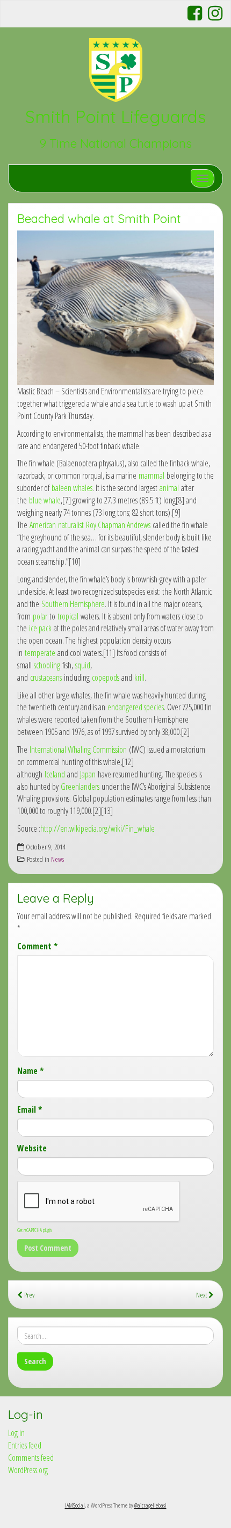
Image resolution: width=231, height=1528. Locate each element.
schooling (47, 665)
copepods (105, 677)
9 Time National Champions (115, 143)
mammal (151, 475)
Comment (37, 946)
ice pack (40, 628)
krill (139, 677)
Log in (16, 1433)
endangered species (135, 707)
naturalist (71, 525)
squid (82, 665)
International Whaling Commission (78, 749)
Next (202, 1294)
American (43, 525)
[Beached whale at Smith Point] (115, 307)
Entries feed (24, 1445)
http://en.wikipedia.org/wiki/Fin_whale (97, 828)
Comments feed (31, 1458)
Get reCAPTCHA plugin (34, 1230)
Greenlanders (80, 786)
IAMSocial (75, 1505)
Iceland (55, 774)
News (57, 859)
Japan (88, 774)
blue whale (45, 500)
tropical (67, 616)
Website (32, 1148)
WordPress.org (28, 1470)
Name (30, 1071)
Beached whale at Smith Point (99, 218)
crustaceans (46, 677)
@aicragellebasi (150, 1505)
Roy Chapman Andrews (118, 525)
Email (29, 1109)
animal (169, 488)
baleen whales (72, 488)
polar (40, 616)
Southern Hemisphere (73, 604)
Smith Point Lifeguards (115, 116)
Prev (28, 1294)
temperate (40, 653)
